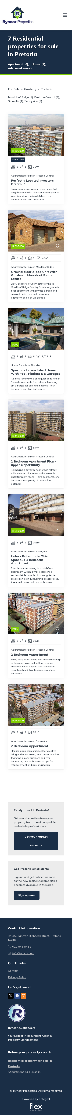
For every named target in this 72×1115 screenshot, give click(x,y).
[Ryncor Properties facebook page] (17, 996)
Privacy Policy (17, 977)
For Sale (14, 89)
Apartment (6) (18, 1072)
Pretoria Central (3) (46, 97)
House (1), (39, 64)
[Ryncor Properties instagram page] (23, 996)
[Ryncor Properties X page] (11, 996)
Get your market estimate (36, 841)
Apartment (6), (18, 64)
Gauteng (30, 89)
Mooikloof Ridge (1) (20, 97)
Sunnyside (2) (33, 101)
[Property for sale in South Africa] (18, 15)
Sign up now (26, 895)
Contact (13, 970)
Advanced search (20, 68)
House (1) (35, 1072)
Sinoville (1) (15, 101)
